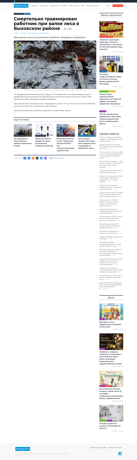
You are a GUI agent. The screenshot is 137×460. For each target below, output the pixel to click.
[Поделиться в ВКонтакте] (29, 158)
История (64, 5)
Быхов (28, 13)
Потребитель (104, 91)
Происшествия (55, 5)
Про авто (89, 135)
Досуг (102, 319)
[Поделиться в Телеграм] (41, 158)
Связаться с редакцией (98, 447)
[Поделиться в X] (37, 158)
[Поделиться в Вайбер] (45, 158)
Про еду (112, 91)
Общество (82, 135)
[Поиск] (121, 1)
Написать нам (59, 158)
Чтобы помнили (74, 5)
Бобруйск (35, 5)
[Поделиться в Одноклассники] (33, 158)
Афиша (108, 386)
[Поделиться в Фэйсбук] (25, 158)
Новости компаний (92, 5)
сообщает (48, 94)
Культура (103, 420)
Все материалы (117, 5)
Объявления (44, 5)
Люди (83, 5)
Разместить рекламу (115, 447)
